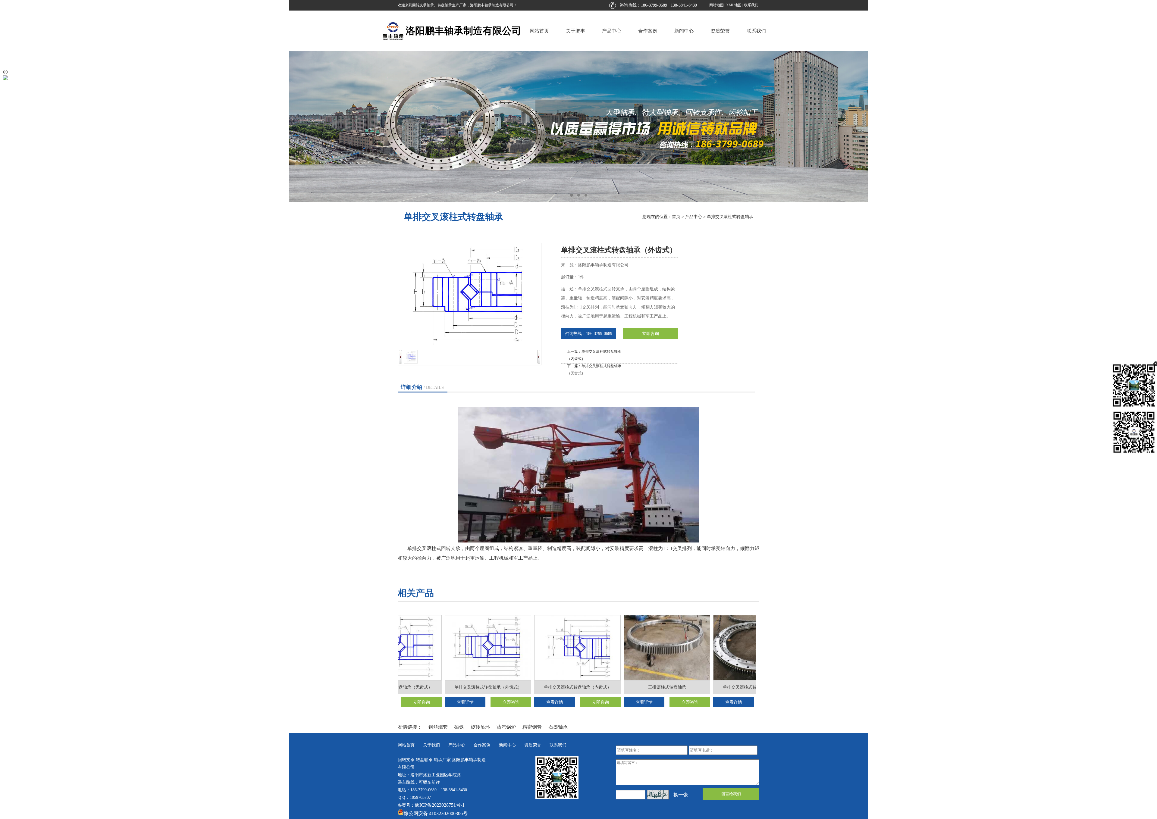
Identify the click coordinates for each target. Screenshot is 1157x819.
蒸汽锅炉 (506, 727)
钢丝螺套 (438, 727)
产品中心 (611, 30)
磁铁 (459, 727)
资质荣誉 (720, 30)
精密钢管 (532, 727)
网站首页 (539, 30)
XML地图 (734, 5)
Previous (10, 126)
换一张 (680, 794)
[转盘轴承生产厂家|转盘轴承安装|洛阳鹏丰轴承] (578, 126)
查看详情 (449, 702)
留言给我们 (731, 794)
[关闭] (5, 72)
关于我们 (431, 745)
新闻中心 (684, 30)
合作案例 (647, 30)
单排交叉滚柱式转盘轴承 (730, 216)
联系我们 (751, 5)
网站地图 (716, 5)
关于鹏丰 (575, 30)
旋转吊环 (480, 727)
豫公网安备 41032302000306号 (436, 813)
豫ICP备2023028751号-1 (440, 805)
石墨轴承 (558, 727)
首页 (676, 216)
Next (1146, 126)
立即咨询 (650, 333)
